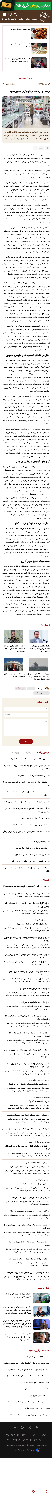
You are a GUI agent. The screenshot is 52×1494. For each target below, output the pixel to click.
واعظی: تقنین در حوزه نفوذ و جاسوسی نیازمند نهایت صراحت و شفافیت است (39, 649)
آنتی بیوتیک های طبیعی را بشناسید (33, 818)
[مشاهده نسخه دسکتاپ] (10, 14)
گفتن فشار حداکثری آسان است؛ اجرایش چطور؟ (28, 1166)
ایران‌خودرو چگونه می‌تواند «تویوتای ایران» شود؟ (28, 1084)
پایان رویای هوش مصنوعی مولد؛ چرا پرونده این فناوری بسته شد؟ (27, 939)
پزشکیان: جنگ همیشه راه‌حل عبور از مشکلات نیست (27, 1115)
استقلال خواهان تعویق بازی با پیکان (37, 1382)
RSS (9, 1439)
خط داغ (46, 880)
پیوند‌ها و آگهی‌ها (12, 1434)
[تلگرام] (15, 1427)
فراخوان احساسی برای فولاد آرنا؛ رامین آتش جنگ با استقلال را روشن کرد (28, 1034)
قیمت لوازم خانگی (41, 693)
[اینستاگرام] (22, 1427)
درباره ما (43, 1434)
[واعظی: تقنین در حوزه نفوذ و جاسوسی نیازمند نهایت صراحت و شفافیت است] (38, 636)
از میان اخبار (44, 625)
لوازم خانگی (20, 688)
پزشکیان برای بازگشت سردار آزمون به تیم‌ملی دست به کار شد (26, 888)
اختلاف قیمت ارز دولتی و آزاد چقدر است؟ (18, 45)
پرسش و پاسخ (39, 1439)
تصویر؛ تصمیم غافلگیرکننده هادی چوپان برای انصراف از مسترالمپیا (27, 1226)
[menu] (4, 14)
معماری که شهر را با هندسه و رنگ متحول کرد (29, 854)
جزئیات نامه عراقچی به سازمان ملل (33, 988)
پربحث (15, 752)
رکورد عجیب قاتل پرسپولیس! (40, 1395)
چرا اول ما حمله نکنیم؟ (38, 1101)
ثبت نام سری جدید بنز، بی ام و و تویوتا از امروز (28, 861)
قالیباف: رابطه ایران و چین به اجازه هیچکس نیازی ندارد (25, 802)
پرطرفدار (27, 752)
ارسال (26, 741)
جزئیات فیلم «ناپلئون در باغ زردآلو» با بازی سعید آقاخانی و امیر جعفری (17, 60)
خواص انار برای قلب (39, 841)
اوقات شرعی (27, 1439)
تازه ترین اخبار (43, 752)
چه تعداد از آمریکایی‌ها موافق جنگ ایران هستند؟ (14, 675)
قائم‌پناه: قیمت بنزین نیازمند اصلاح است (31, 775)
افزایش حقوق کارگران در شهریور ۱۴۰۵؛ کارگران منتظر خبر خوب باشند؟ (18, 1295)
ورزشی (28, 19)
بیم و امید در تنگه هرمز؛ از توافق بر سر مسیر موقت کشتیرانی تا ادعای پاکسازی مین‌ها (38, 677)
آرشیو (24, 1434)
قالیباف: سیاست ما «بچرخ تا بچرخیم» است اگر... (27, 1211)
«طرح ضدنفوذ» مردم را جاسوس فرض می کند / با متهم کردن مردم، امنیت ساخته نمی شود (18, 1336)
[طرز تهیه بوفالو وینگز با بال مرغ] (39, 33)
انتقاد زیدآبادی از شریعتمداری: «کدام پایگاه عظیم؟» (27, 1272)
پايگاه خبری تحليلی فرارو (21, 1445)
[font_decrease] (35, 148)
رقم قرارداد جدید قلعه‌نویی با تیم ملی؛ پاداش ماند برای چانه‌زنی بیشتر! (27, 905)
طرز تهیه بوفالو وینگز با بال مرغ (19, 29)
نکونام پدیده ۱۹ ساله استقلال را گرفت (37, 1408)
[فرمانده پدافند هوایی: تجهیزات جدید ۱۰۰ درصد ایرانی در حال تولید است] (13, 636)
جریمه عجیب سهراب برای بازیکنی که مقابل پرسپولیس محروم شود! (27, 956)
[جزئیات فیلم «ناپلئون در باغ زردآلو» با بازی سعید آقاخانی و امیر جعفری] (39, 62)
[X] (29, 1427)
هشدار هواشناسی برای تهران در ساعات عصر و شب (27, 1259)
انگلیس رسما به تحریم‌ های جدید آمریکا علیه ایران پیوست (29, 1243)
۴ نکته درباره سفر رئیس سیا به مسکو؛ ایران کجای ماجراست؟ (29, 973)
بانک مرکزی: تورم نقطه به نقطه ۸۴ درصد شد (30, 825)
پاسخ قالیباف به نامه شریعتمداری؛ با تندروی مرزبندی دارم (24, 1129)
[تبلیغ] (26, 5)
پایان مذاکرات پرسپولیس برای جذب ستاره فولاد (28, 759)
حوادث (21, 19)
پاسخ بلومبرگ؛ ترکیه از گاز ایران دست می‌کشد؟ (28, 1197)
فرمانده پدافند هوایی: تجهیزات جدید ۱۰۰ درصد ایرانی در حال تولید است (14, 649)
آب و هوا (16, 1439)
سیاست (34, 19)
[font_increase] (47, 148)
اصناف (31, 688)
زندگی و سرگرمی (11, 19)
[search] (15, 14)
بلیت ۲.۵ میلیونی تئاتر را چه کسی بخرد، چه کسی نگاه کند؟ (27, 1147)
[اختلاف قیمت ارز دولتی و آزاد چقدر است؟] (39, 48)
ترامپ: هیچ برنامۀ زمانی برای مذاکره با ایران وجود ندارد (25, 1050)
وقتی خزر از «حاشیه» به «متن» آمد (33, 1184)
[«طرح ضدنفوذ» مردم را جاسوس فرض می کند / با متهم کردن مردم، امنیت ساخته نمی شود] (41, 1337)
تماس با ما (33, 1434)
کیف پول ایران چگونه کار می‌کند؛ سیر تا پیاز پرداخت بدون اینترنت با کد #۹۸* (28, 1065)
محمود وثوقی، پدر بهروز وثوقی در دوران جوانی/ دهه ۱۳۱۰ (30, 1415)
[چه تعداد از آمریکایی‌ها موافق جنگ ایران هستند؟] (13, 664)
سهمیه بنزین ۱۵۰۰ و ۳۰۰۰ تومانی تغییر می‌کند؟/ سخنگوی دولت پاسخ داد (26, 1017)
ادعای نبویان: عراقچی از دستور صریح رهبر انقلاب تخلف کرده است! (27, 1369)
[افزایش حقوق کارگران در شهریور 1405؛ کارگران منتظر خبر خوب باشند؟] (41, 1298)
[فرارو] (44, 17)
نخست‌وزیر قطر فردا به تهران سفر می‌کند (31, 848)
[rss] (36, 1427)
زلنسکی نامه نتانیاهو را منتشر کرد (34, 1002)
